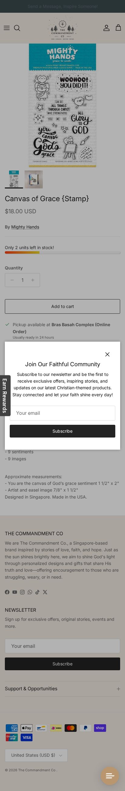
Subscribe (62, 431)
